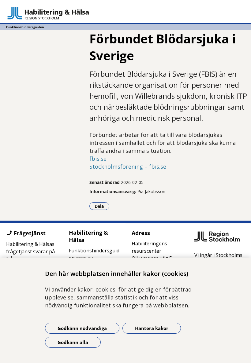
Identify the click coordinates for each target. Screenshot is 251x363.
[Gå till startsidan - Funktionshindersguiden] (125, 13)
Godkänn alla (73, 342)
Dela (102, 206)
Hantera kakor (151, 328)
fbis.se (98, 158)
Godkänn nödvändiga (82, 328)
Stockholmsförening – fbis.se (127, 166)
